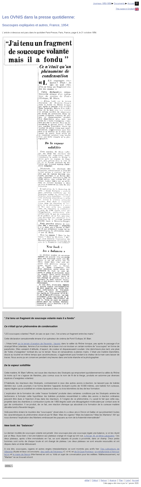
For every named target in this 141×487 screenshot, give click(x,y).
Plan (121, 481)
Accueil (131, 4)
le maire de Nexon (21, 455)
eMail (87, 481)
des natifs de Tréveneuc (51, 452)
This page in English (125, 9)
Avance (112, 481)
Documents (119, 4)
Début (95, 481)
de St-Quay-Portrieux (83, 452)
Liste (127, 481)
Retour (104, 481)
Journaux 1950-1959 (102, 4)
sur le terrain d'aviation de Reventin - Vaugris (39, 344)
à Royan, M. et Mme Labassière (99, 436)
